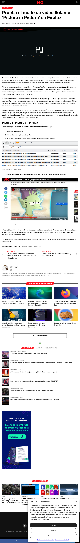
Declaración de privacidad (62, 539)
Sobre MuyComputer (14, 531)
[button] (76, 501)
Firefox (69, 239)
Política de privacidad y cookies (45, 539)
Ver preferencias (53, 536)
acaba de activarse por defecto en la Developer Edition (57, 101)
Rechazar (53, 530)
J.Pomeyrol (29, 23)
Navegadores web (35, 246)
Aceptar (53, 525)
